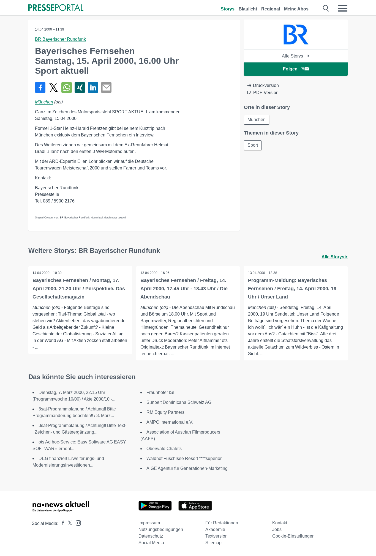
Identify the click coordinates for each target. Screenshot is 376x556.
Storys (228, 9)
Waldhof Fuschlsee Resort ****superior (184, 458)
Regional (270, 9)
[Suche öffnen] (326, 8)
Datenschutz (150, 536)
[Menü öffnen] (343, 8)
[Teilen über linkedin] (93, 87)
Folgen (290, 69)
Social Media (151, 542)
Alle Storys (293, 56)
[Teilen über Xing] (80, 87)
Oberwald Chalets (164, 448)
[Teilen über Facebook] (40, 87)
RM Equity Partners (165, 412)
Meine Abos (296, 9)
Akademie (215, 529)
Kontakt (279, 523)
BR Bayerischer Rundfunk (60, 39)
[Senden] (106, 87)
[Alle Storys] (295, 44)
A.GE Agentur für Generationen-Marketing (187, 468)
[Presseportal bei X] (68, 523)
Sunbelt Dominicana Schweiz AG (178, 402)
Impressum (149, 523)
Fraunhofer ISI (160, 392)
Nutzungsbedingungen (160, 529)
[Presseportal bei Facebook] (61, 523)
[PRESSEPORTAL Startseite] (55, 8)
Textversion (216, 536)
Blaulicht (248, 9)
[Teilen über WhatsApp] (66, 87)
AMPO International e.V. (169, 422)
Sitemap (213, 542)
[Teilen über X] (53, 87)
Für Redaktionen (221, 523)
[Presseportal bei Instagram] (76, 522)
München (44, 102)
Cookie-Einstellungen (293, 536)
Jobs (277, 529)
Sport (252, 145)
